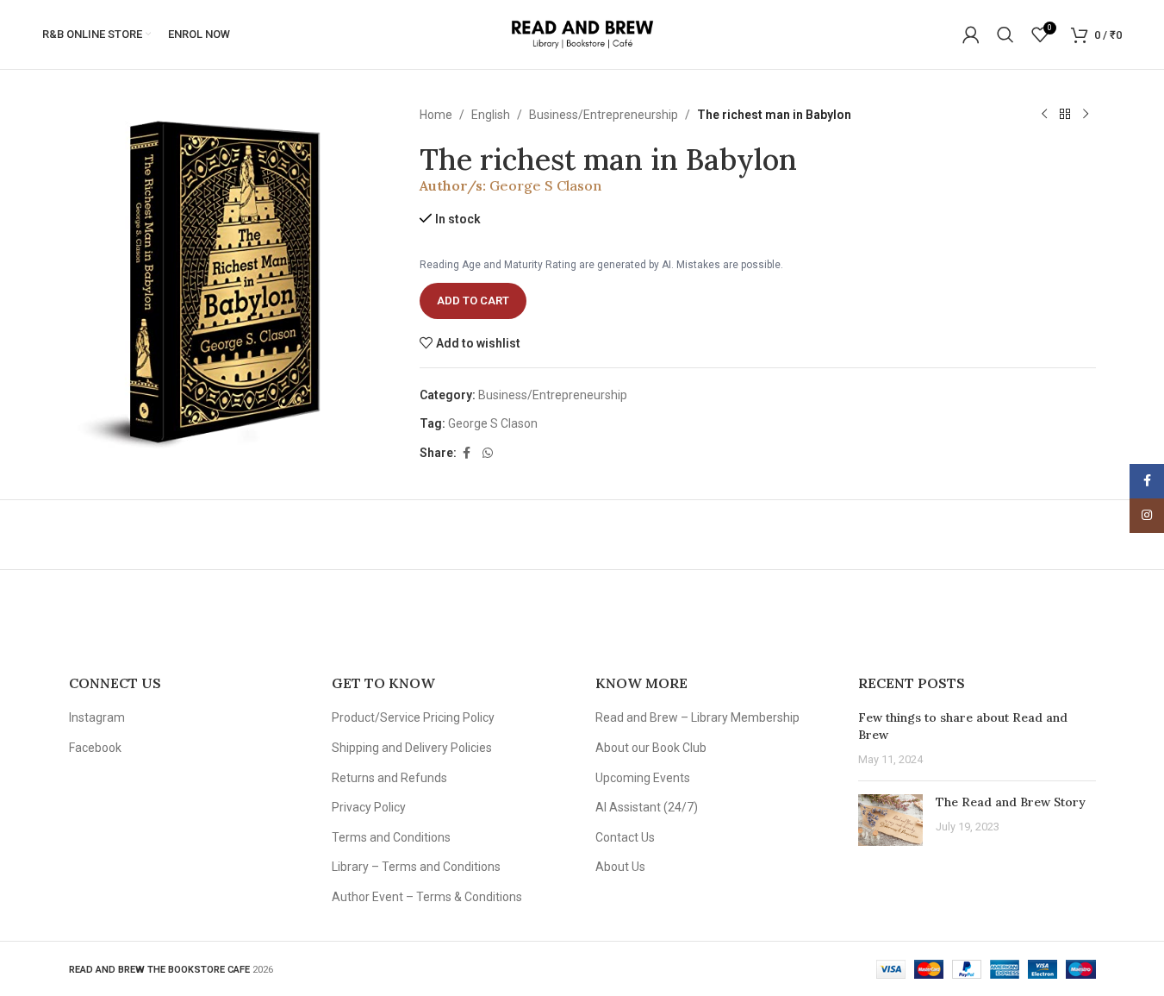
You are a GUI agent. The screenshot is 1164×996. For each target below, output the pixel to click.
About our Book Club (650, 748)
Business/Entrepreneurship (603, 115)
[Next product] (1085, 114)
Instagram (97, 717)
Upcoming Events (642, 778)
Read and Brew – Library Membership (697, 717)
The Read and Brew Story (1011, 802)
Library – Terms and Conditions (416, 867)
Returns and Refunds (389, 778)
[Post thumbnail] (890, 820)
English (490, 115)
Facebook (95, 748)
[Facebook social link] (467, 453)
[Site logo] (582, 34)
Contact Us (625, 837)
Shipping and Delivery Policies (412, 748)
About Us (620, 867)
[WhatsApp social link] (487, 453)
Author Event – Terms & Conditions (427, 897)
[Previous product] (1044, 114)
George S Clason (545, 185)
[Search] (1005, 34)
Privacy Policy (369, 807)
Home (436, 115)
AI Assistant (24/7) (646, 807)
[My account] (971, 34)
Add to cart (473, 300)
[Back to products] (1065, 114)
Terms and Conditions (391, 837)
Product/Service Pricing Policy (413, 717)
